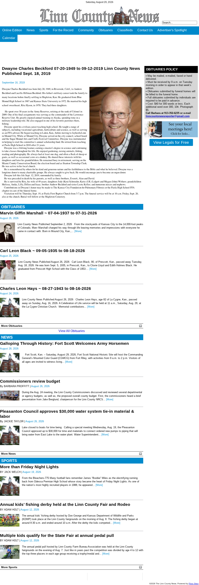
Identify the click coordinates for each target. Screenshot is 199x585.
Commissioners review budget (30, 381)
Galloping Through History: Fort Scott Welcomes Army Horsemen (64, 343)
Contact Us (145, 30)
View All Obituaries (71, 331)
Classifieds (125, 30)
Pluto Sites (193, 583)
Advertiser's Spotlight (172, 30)
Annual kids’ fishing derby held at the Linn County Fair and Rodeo (65, 504)
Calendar (8, 38)
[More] (78, 231)
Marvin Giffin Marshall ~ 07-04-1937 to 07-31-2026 (48, 213)
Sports (43, 30)
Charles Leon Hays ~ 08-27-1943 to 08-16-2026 (45, 288)
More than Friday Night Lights (29, 467)
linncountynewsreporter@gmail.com (168, 116)
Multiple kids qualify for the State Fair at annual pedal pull (57, 535)
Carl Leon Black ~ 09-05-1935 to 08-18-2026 (42, 250)
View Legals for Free (171, 142)
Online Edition (12, 30)
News (31, 30)
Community (86, 30)
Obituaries (106, 30)
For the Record (63, 30)
